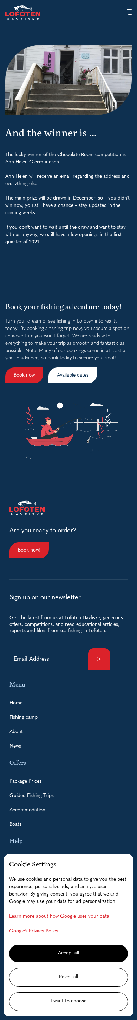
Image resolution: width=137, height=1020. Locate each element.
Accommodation (27, 810)
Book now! (29, 550)
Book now (24, 375)
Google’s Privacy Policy (33, 931)
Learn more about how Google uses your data (59, 916)
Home (15, 703)
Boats (15, 824)
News (15, 746)
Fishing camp (23, 717)
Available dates (73, 375)
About (16, 732)
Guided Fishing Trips (31, 795)
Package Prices (25, 781)
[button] (128, 12)
